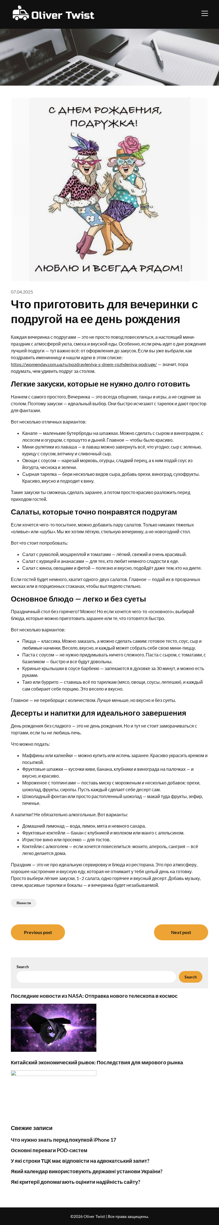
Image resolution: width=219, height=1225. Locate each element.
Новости (24, 902)
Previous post (38, 932)
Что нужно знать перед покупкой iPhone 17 (63, 1140)
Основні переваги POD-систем (49, 1150)
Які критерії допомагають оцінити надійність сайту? (75, 1182)
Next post (181, 932)
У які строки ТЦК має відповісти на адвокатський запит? (80, 1161)
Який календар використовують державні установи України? (87, 1171)
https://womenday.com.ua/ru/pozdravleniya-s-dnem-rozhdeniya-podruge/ (84, 364)
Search (23, 966)
